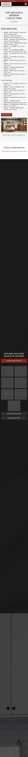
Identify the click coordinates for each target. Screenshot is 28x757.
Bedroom (14, 22)
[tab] (14, 361)
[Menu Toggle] (26, 4)
